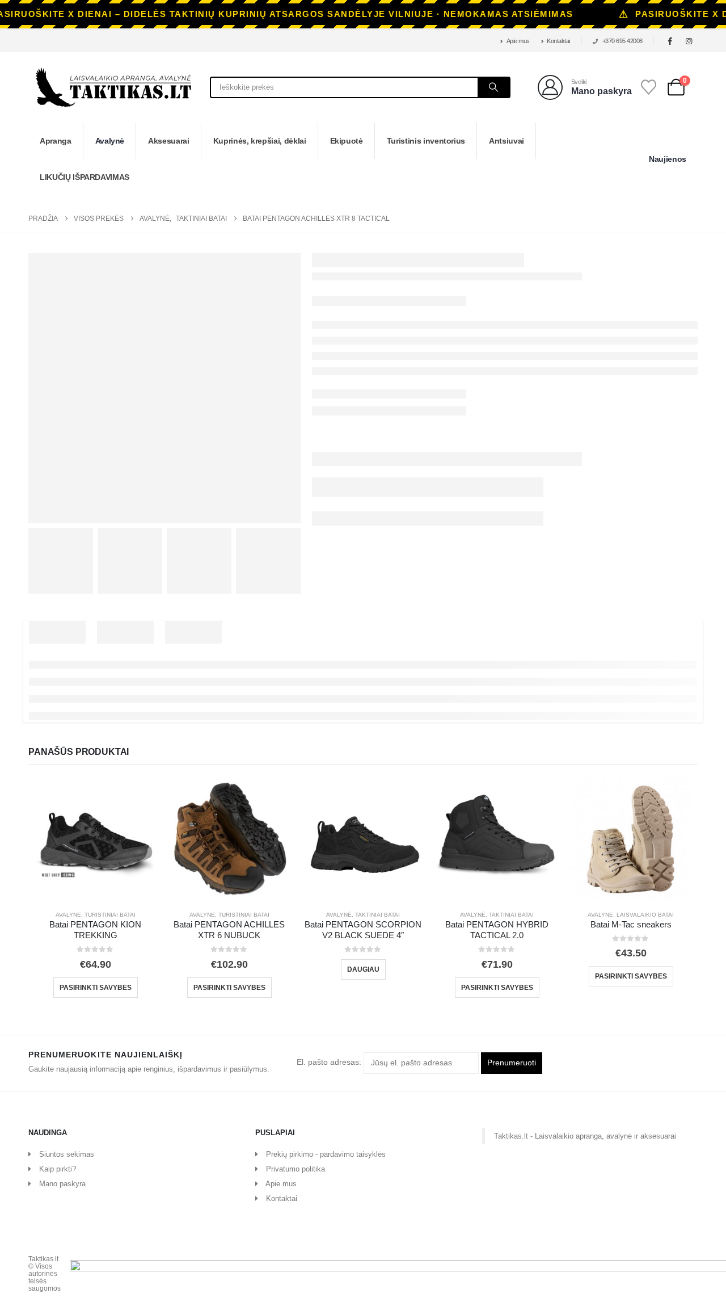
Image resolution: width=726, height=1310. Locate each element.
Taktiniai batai (377, 915)
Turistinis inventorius (426, 140)
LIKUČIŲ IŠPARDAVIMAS (84, 177)
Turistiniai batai (110, 915)
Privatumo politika (295, 1169)
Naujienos (667, 158)
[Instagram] (689, 41)
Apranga (55, 140)
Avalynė (110, 140)
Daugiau (363, 969)
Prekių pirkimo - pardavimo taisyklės (326, 1154)
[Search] (493, 87)
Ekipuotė (346, 140)
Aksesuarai (168, 140)
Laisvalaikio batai (645, 915)
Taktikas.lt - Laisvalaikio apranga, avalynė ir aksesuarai (585, 1136)
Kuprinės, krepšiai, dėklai (259, 140)
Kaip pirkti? (57, 1169)
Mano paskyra (62, 1183)
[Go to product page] (95, 839)
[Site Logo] (113, 87)
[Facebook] (670, 41)
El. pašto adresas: (330, 1062)
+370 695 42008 (622, 40)
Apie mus (518, 40)
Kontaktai (558, 40)
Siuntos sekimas (66, 1154)
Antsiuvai (506, 140)
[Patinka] (649, 87)
